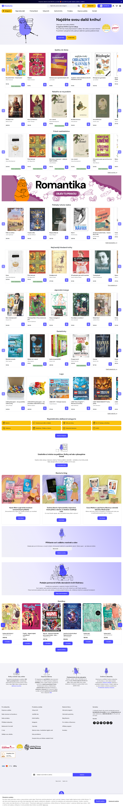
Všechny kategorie (61, 435)
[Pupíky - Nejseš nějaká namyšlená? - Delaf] (31, 617)
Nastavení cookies (114, 801)
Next (120, 625)
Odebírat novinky (61, 553)
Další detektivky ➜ (111, 369)
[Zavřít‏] (121, 1)
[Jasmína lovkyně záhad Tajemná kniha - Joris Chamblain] (72, 617)
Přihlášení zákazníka (7, 722)
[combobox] (63, 6)
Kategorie (7, 11)
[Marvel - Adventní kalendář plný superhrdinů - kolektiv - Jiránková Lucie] (51, 617)
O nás (3, 730)
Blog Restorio (65, 718)
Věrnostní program (67, 710)
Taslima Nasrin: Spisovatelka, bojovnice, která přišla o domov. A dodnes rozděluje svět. (61, 510)
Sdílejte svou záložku (7, 734)
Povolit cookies (100, 801)
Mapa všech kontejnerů (61, 593)
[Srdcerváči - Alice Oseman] (92, 617)
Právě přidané (34, 11)
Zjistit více (45, 805)
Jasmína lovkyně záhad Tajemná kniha (70, 634)
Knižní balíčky (35, 718)
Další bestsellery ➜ (111, 243)
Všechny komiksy (61, 649)
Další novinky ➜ (112, 172)
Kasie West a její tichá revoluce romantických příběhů (20, 509)
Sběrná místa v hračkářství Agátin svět (42, 730)
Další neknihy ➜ (112, 413)
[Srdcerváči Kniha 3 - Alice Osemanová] (11, 617)
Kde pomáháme (36, 734)
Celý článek (21, 518)
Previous (3, 625)
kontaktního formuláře (99, 712)
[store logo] (7, 6)
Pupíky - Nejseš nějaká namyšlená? (29, 634)
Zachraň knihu (58, 11)
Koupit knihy (61, 37)
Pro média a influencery (68, 722)
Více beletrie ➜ (112, 285)
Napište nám (65, 781)
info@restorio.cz (116, 712)
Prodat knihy (71, 37)
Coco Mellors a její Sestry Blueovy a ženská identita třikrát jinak (102, 509)
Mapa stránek (58, 781)
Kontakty (64, 730)
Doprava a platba (82, 11)
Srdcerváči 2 (107, 633)
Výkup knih (46, 11)
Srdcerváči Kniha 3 (8, 633)
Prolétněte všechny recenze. (106, 687)
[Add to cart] (23, 84)
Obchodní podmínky (67, 714)
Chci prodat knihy (61, 465)
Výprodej (34, 726)
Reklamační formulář (7, 726)
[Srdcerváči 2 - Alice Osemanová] (112, 617)
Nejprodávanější (20, 11)
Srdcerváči (87, 633)
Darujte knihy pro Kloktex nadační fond (42, 738)
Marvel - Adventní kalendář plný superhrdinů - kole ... (51, 634)
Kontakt (94, 11)
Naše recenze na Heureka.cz (9, 714)
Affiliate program (66, 726)
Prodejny (70, 11)
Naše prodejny (6, 718)
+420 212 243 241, (107, 714)
